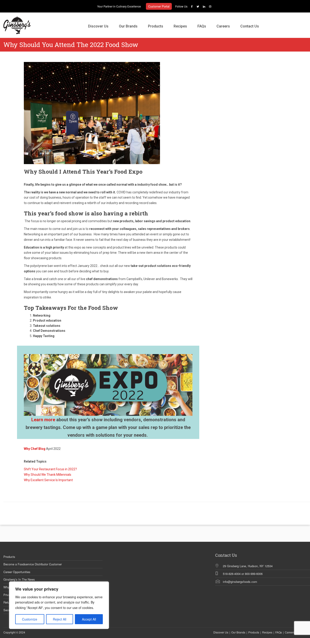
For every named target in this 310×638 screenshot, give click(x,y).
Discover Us (98, 26)
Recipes (180, 26)
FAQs (201, 26)
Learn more (43, 419)
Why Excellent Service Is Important (48, 480)
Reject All (59, 619)
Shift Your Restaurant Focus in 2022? (50, 469)
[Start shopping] (269, 21)
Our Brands (128, 26)
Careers (223, 26)
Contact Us (249, 26)
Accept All (89, 619)
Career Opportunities (16, 572)
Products (155, 26)
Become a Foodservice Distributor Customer (32, 564)
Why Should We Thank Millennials (47, 474)
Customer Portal (159, 6)
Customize (29, 619)
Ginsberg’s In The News (19, 579)
